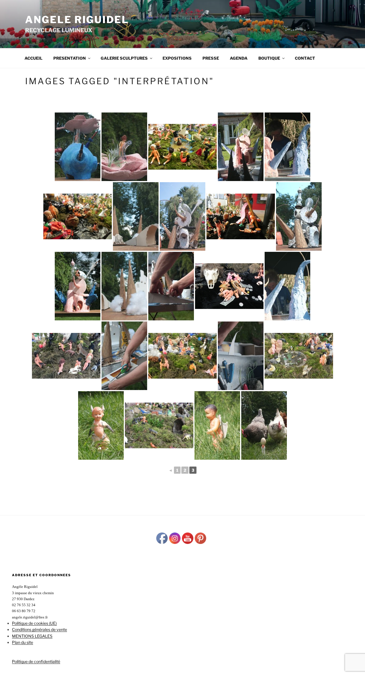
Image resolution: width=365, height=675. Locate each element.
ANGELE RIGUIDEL (77, 19)
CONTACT (305, 58)
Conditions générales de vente (39, 629)
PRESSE (210, 58)
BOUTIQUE (269, 58)
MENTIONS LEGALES (32, 636)
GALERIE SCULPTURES (124, 58)
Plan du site (22, 642)
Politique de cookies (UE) (34, 623)
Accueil (33, 58)
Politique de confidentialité (36, 661)
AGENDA (239, 58)
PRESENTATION (69, 58)
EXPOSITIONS (177, 58)
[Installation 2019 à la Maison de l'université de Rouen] (182, 147)
